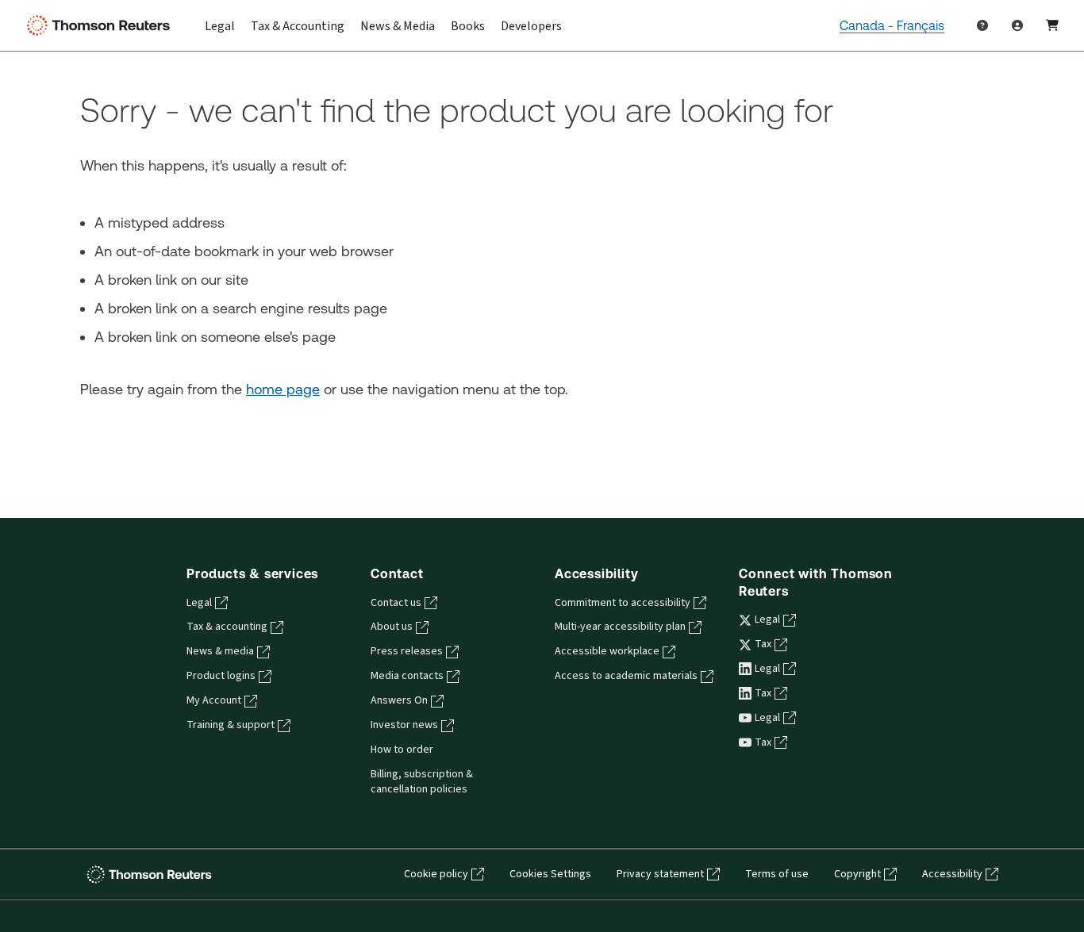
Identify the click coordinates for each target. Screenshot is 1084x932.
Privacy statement (660, 874)
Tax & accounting (226, 626)
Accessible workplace (607, 651)
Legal (199, 603)
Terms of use (777, 874)
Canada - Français (892, 25)
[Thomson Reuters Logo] (101, 25)
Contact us (396, 603)
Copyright (857, 874)
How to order (402, 749)
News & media (220, 651)
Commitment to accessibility (622, 603)
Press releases (407, 651)
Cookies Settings (550, 874)
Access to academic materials (626, 676)
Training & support (230, 725)
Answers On (399, 700)
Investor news (404, 725)
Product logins (221, 676)
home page (283, 389)
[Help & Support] (982, 25)
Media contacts (407, 676)
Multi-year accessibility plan (620, 626)
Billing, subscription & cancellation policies (422, 781)
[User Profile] (1017, 25)
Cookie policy (436, 874)
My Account (213, 700)
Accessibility (952, 874)
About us (392, 626)
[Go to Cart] (1052, 25)
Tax (763, 644)
